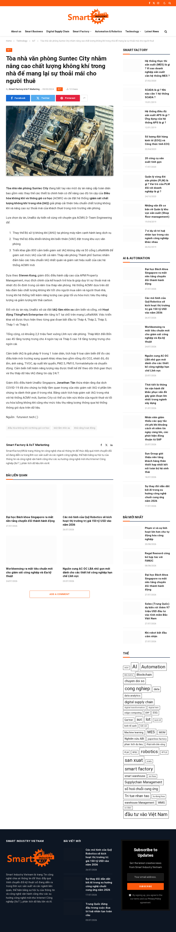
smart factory (139, 768)
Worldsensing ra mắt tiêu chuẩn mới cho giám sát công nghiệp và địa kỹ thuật (29, 572)
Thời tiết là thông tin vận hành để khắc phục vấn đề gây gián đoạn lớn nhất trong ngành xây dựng (156, 394)
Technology (132, 31)
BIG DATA (128, 675)
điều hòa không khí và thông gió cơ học (29, 428)
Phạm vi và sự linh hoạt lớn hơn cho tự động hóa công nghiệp (157, 534)
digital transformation (134, 707)
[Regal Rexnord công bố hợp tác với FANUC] (132, 557)
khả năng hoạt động (84, 428)
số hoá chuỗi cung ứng (141, 789)
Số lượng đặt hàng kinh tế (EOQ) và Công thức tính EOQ (157, 140)
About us (16, 31)
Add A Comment (60, 594)
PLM (126, 752)
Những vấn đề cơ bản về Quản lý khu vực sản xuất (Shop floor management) (157, 211)
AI (134, 667)
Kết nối (143, 726)
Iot (148, 719)
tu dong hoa (159, 796)
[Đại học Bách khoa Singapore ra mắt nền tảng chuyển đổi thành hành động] (31, 498)
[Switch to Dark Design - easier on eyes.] (164, 3)
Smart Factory (81, 31)
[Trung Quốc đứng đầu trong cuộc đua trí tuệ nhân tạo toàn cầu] (73, 908)
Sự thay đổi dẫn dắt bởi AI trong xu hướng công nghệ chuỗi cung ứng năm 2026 (157, 494)
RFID (135, 752)
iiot (139, 719)
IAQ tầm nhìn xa (62, 428)
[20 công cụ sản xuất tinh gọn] (132, 162)
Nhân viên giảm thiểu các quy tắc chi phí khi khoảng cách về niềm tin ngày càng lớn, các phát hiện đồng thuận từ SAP (156, 428)
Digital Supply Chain (57, 31)
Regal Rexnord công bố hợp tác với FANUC (157, 557)
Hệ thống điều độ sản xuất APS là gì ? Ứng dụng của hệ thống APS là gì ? (157, 117)
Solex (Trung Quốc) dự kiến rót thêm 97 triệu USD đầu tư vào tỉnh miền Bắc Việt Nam (157, 611)
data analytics (132, 695)
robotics (149, 751)
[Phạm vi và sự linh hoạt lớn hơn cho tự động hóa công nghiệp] (132, 532)
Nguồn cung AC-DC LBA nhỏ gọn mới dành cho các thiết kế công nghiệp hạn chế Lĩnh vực (87, 572)
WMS (161, 802)
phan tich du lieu (133, 744)
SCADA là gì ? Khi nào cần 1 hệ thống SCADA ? (157, 93)
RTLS (164, 752)
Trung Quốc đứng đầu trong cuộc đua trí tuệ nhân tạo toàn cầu (99, 909)
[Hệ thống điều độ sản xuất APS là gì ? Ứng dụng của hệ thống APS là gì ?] (132, 115)
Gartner (128, 719)
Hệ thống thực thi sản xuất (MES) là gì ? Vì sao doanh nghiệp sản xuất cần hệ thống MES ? (157, 68)
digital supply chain (139, 702)
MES (151, 732)
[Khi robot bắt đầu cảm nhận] (132, 637)
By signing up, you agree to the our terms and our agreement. (146, 899)
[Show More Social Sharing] (84, 98)
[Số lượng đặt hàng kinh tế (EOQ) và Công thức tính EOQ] (132, 141)
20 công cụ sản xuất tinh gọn (154, 160)
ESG (155, 712)
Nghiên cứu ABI (134, 738)
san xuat (134, 760)
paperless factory (157, 738)
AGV (126, 667)
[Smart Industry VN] (88, 16)
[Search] (169, 3)
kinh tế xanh (130, 726)
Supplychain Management (143, 782)
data (156, 689)
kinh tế (158, 720)
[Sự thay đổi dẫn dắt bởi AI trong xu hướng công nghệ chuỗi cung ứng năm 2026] (132, 490)
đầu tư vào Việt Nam (146, 814)
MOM (162, 732)
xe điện (127, 808)
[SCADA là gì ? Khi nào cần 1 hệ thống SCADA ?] (132, 94)
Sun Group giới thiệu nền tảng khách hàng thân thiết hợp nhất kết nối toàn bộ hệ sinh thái (157, 463)
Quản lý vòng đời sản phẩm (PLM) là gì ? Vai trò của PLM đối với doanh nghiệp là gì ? (157, 184)
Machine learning (133, 732)
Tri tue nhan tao (137, 796)
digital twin (153, 707)
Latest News (152, 31)
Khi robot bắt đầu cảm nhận (156, 634)
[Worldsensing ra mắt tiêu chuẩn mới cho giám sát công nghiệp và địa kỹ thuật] (31, 550)
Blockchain (144, 674)
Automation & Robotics (108, 31)
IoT (9, 50)
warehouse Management (139, 802)
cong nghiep (137, 688)
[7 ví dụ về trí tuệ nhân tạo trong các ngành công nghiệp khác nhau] (132, 235)
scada (149, 761)
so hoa (152, 776)
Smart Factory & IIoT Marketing (24, 89)
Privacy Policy (154, 898)
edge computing (133, 712)
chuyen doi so (134, 681)
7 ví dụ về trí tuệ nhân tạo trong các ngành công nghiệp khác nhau (157, 236)
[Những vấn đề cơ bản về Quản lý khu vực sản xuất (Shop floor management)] (132, 210)
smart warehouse (135, 776)
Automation (153, 666)
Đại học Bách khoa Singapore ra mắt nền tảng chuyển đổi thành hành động (30, 519)
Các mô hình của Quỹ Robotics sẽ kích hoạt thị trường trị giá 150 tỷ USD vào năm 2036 (87, 521)
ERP (147, 712)
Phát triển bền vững (156, 744)
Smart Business (34, 31)
